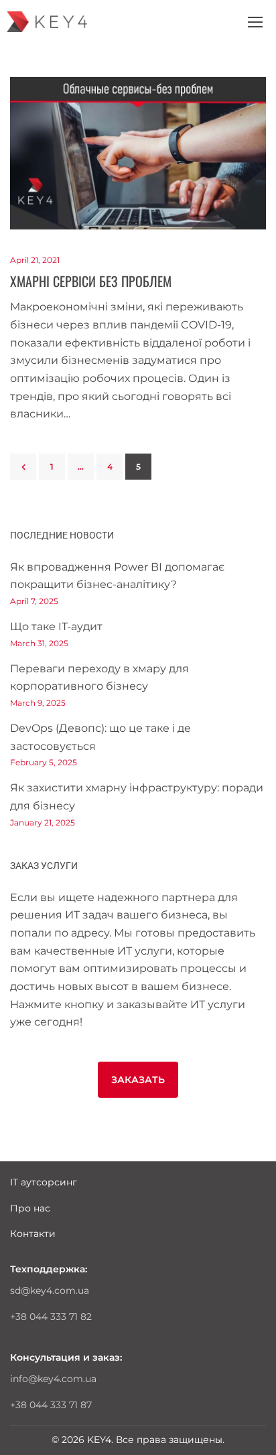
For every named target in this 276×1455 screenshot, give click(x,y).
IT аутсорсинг (43, 1182)
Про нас (30, 1208)
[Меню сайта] (255, 22)
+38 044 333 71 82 (51, 1317)
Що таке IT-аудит (56, 626)
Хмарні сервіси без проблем (90, 281)
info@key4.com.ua (53, 1379)
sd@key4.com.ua (49, 1290)
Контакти (33, 1234)
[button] (138, 1080)
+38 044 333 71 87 (51, 1405)
